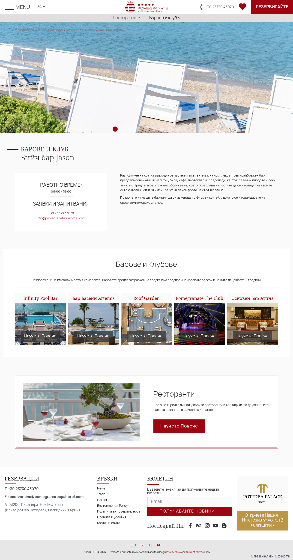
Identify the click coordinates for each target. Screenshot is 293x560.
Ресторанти (174, 394)
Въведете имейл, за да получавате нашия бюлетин (183, 491)
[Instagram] (207, 525)
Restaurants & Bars (80, 30)
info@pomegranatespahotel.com (61, 218)
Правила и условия (111, 517)
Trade (101, 494)
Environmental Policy (112, 505)
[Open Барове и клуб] (179, 18)
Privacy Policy (173, 552)
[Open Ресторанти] (139, 18)
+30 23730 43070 (61, 213)
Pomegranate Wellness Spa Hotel (38, 30)
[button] (8, 74)
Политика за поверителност (118, 511)
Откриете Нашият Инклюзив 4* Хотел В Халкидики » (262, 520)
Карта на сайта (108, 523)
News (101, 488)
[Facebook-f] (190, 525)
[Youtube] (215, 525)
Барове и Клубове (146, 264)
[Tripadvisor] (198, 525)
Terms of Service (195, 552)
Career (102, 500)
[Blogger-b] (224, 525)
